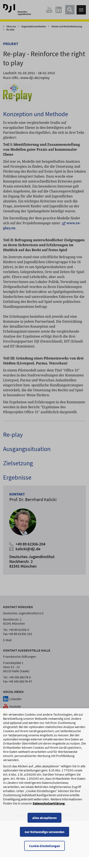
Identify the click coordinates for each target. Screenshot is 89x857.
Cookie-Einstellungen (44, 846)
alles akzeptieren (44, 818)
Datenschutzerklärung (49, 803)
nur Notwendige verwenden (44, 832)
